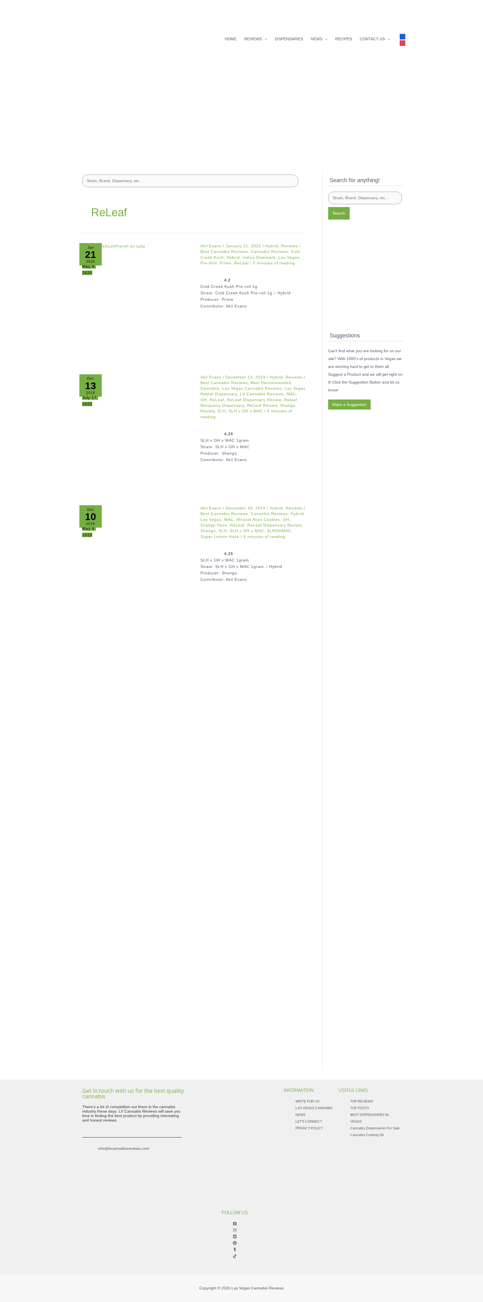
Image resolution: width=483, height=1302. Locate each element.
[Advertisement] (241, 117)
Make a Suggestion (349, 404)
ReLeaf (241, 263)
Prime (225, 263)
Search (339, 213)
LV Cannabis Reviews (262, 394)
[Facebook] (402, 35)
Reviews (289, 246)
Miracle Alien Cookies (258, 519)
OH (203, 400)
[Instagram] (402, 42)
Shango (208, 530)
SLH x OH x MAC (246, 411)
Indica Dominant (259, 257)
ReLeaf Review (262, 405)
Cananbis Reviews (269, 513)
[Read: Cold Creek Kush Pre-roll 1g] (136, 299)
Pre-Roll (208, 263)
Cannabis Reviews (269, 251)
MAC (291, 394)
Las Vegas (288, 257)
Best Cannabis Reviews (224, 251)
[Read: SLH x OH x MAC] (136, 431)
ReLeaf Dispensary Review (254, 400)
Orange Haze (213, 525)
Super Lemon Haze (219, 536)
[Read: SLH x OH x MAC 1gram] (136, 562)
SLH (221, 411)
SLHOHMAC (279, 530)
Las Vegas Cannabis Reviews (252, 388)
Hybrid (271, 246)
